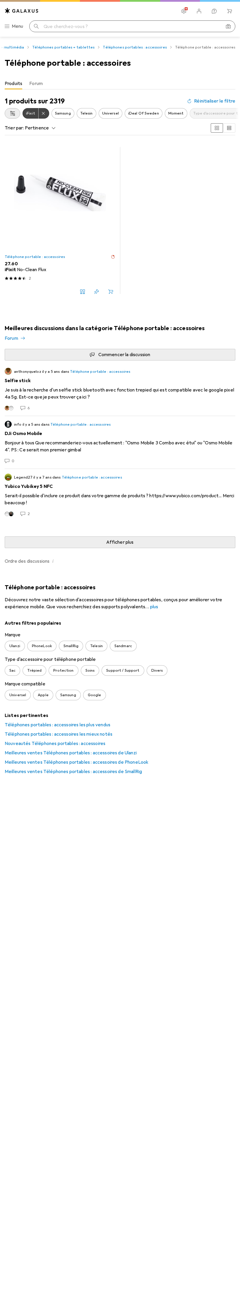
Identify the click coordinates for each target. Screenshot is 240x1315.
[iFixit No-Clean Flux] (60, 220)
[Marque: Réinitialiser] (44, 113)
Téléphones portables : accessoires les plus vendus (57, 725)
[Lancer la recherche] (36, 26)
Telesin (86, 113)
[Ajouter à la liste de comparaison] (82, 291)
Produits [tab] (13, 83)
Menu (17, 26)
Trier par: (14, 128)
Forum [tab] (36, 83)
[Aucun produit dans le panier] (229, 11)
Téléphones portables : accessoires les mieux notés (58, 734)
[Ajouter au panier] (110, 291)
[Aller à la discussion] (120, 389)
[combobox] (12, 113)
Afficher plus (119, 542)
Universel (110, 113)
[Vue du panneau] (217, 128)
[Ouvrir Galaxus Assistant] (214, 11)
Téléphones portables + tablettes (63, 47)
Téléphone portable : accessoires (35, 256)
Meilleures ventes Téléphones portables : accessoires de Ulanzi (71, 753)
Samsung (63, 113)
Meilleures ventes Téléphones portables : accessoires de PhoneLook (76, 762)
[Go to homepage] (21, 10)
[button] (113, 256)
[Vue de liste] (229, 128)
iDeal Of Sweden (143, 113)
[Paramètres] (183, 11)
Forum (11, 338)
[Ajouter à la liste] (96, 291)
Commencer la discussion (124, 355)
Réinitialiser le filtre (214, 101)
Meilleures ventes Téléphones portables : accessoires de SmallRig (73, 772)
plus (154, 607)
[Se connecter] (199, 11)
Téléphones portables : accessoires (135, 47)
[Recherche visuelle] (228, 26)
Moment (176, 113)
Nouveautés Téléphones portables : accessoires (55, 743)
